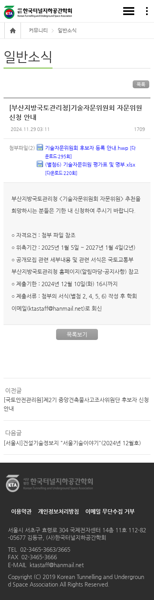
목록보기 (77, 334)
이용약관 (21, 511)
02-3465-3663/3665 (45, 549)
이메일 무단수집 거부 (110, 511)
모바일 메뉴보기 (129, 11)
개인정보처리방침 (58, 511)
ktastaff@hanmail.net (57, 565)
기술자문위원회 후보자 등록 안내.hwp (90, 152)
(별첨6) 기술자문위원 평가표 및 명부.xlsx (90, 168)
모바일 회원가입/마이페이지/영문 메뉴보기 (147, 11)
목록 (141, 84)
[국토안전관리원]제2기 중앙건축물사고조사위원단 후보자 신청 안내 (76, 404)
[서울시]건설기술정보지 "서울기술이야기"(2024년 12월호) (72, 443)
